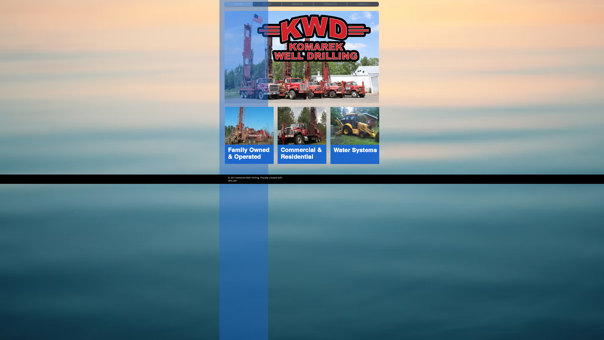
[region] (249, 135)
